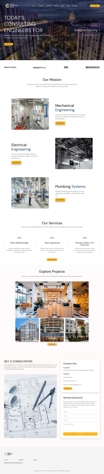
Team (62, 6)
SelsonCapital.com (17, 463)
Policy (35, 460)
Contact (74, 6)
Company (41, 6)
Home (34, 6)
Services (48, 6)
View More (52, 344)
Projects (56, 6)
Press (68, 6)
